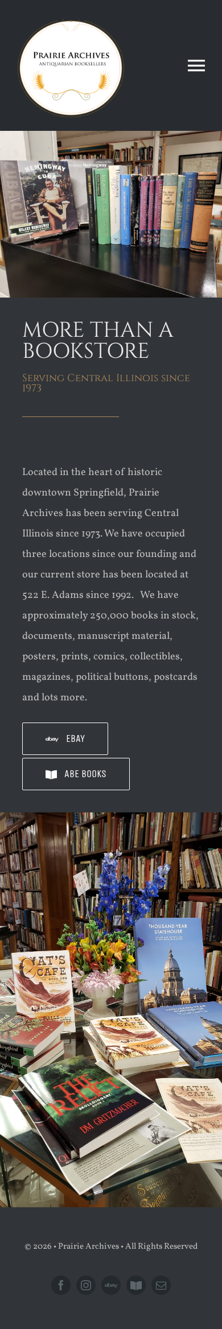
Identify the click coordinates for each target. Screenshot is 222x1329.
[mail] (161, 1285)
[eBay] (111, 1285)
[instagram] (86, 1285)
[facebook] (61, 1285)
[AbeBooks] (136, 1285)
